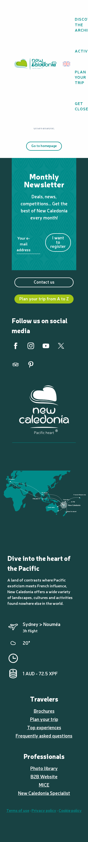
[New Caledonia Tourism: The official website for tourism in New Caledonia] (35, 64)
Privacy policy (44, 810)
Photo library (44, 768)
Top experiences (44, 727)
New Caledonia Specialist (44, 793)
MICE (44, 784)
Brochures (44, 711)
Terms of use (17, 810)
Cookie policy (70, 810)
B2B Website (44, 776)
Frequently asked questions (44, 735)
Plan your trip (44, 719)
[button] (68, 64)
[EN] (66, 64)
